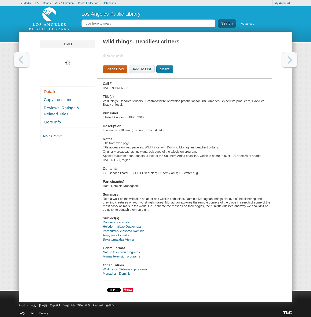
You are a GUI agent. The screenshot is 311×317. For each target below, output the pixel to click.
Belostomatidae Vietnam (119, 239)
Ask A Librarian (64, 3)
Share (164, 69)
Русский (98, 305)
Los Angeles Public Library (110, 14)
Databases (109, 3)
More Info (52, 122)
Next (289, 60)
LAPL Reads (43, 3)
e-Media (26, 3)
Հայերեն (68, 305)
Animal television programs (121, 256)
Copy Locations (58, 99)
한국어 (110, 305)
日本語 (43, 305)
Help (32, 313)
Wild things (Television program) (125, 269)
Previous (21, 60)
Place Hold (115, 69)
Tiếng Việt (83, 305)
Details (50, 91)
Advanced (247, 23)
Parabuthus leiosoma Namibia (123, 231)
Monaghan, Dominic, (117, 273)
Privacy (44, 313)
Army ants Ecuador (116, 235)
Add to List (142, 69)
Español (55, 305)
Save (129, 289)
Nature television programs (121, 252)
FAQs (22, 313)
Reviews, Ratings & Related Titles (61, 111)
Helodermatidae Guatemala (122, 226)
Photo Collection (88, 3)
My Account (282, 3)
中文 (33, 305)
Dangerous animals (116, 222)
